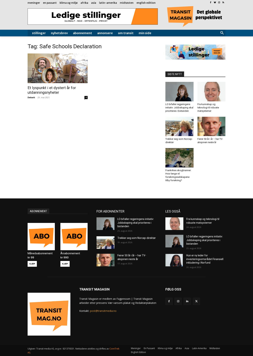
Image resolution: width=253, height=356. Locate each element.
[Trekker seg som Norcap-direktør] (179, 126)
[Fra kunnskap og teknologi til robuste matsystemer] (211, 91)
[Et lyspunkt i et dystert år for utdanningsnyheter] (58, 68)
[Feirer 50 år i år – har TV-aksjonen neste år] (211, 126)
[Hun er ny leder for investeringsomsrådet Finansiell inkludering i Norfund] (174, 260)
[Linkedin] (187, 301)
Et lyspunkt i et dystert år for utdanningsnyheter (52, 90)
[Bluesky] (215, 3)
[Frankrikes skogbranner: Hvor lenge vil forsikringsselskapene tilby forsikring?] (179, 157)
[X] (196, 301)
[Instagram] (219, 3)
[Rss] (223, 3)
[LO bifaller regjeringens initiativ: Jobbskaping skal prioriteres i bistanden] (179, 91)
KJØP (32, 263)
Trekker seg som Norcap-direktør (136, 237)
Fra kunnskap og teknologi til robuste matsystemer (208, 107)
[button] (222, 33)
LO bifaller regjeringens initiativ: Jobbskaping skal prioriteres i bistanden (179, 107)
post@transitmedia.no (103, 311)
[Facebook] (211, 3)
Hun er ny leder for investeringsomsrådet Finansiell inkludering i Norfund (204, 259)
